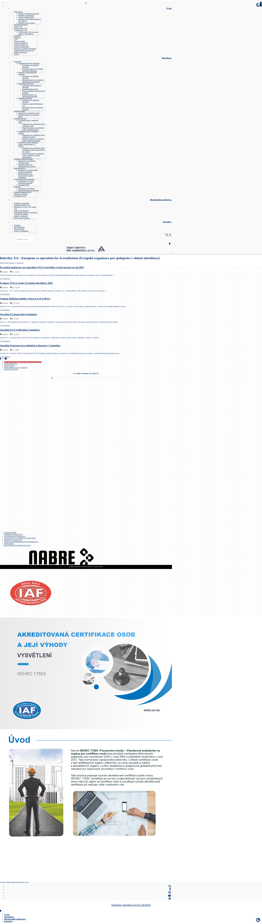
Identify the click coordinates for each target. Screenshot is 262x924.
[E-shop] (169, 895)
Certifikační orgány (15, 536)
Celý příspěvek (5, 279)
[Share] (169, 898)
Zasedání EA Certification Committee (20, 330)
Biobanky (9, 544)
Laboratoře (10, 532)
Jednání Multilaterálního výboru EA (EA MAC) (25, 298)
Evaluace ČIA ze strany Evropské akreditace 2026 (26, 283)
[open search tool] (168, 236)
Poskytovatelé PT (13, 540)
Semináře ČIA (10, 364)
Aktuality (5, 272)
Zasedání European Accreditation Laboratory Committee (30, 345)
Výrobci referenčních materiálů (21, 542)
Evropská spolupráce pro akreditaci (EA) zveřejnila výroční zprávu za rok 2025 (42, 267)
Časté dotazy (11, 369)
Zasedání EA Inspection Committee (18, 314)
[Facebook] (170, 889)
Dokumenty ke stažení (15, 368)
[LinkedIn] (169, 892)
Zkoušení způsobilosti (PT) (17, 545)
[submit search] (261, 4)
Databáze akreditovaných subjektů (23, 362)
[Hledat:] (25, 239)
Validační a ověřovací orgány (20, 538)
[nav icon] (171, 253)
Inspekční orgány (13, 534)
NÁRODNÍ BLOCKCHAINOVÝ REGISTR (86, 567)
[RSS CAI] (169, 886)
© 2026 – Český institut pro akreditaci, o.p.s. (14, 882)
